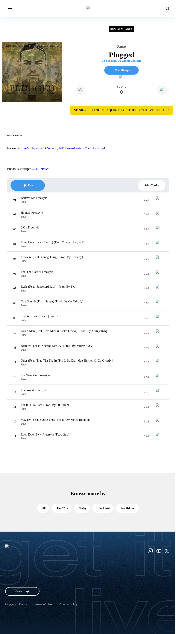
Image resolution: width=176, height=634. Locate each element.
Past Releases (128, 508)
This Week (62, 508)
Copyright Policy (16, 604)
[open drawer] (10, 8)
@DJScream (48, 148)
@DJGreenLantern (71, 148)
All (44, 508)
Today (82, 508)
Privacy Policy (68, 604)
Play (30, 185)
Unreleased (103, 508)
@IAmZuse (96, 148)
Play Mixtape (122, 70)
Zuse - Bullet (40, 169)
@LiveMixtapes (28, 148)
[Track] (159, 199)
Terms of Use (43, 604)
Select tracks (151, 185)
